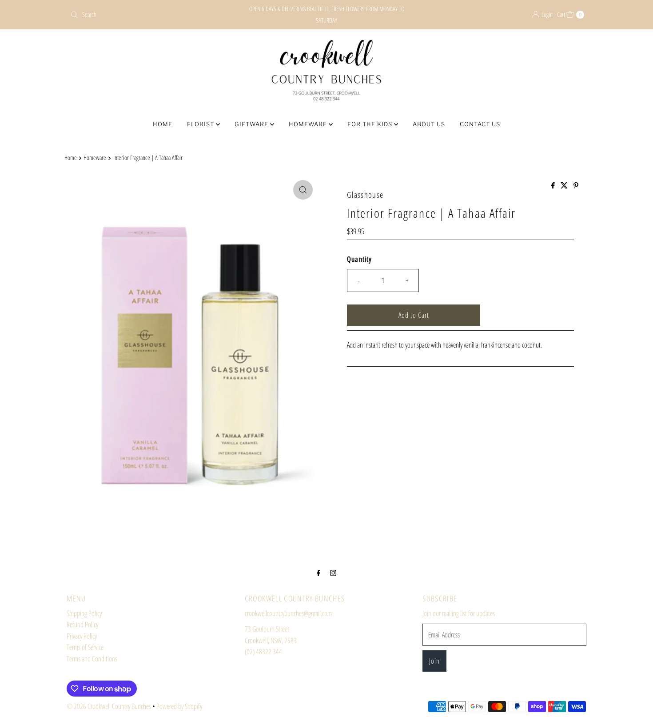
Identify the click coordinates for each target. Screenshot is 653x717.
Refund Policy (82, 624)
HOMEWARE (309, 124)
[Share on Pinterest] (575, 186)
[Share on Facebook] (553, 186)
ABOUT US (429, 124)
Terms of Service (85, 647)
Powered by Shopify (179, 706)
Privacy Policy (82, 636)
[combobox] (151, 15)
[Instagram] (333, 572)
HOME (162, 124)
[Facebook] (318, 572)
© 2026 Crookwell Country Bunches (109, 706)
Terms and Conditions (92, 659)
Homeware (95, 157)
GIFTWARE (252, 124)
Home (70, 157)
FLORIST (201, 124)
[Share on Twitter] (565, 186)
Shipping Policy (84, 613)
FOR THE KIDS (370, 124)
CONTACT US (480, 124)
